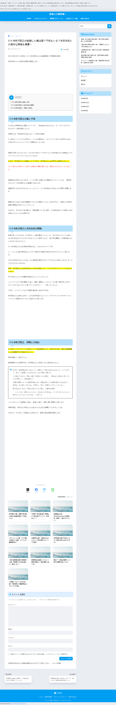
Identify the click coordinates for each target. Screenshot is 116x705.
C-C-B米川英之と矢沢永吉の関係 (22, 105)
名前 (10, 629)
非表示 (18, 97)
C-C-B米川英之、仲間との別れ (21, 108)
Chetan (13, 703)
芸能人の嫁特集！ (58, 14)
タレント (70, 497)
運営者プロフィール (56, 18)
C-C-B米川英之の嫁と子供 (20, 102)
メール (11, 637)
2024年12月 (85, 102)
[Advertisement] (40, 78)
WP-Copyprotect (21, 703)
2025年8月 (84, 98)
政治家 (83, 80)
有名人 (83, 84)
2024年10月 (85, 106)
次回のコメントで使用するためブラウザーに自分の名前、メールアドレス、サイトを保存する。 (39, 654)
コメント (12, 605)
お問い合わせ (84, 18)
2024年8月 (84, 110)
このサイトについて (40, 18)
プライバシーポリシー (60, 697)
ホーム (42, 697)
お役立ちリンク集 (72, 18)
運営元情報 (48, 697)
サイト (10, 646)
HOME (29, 18)
